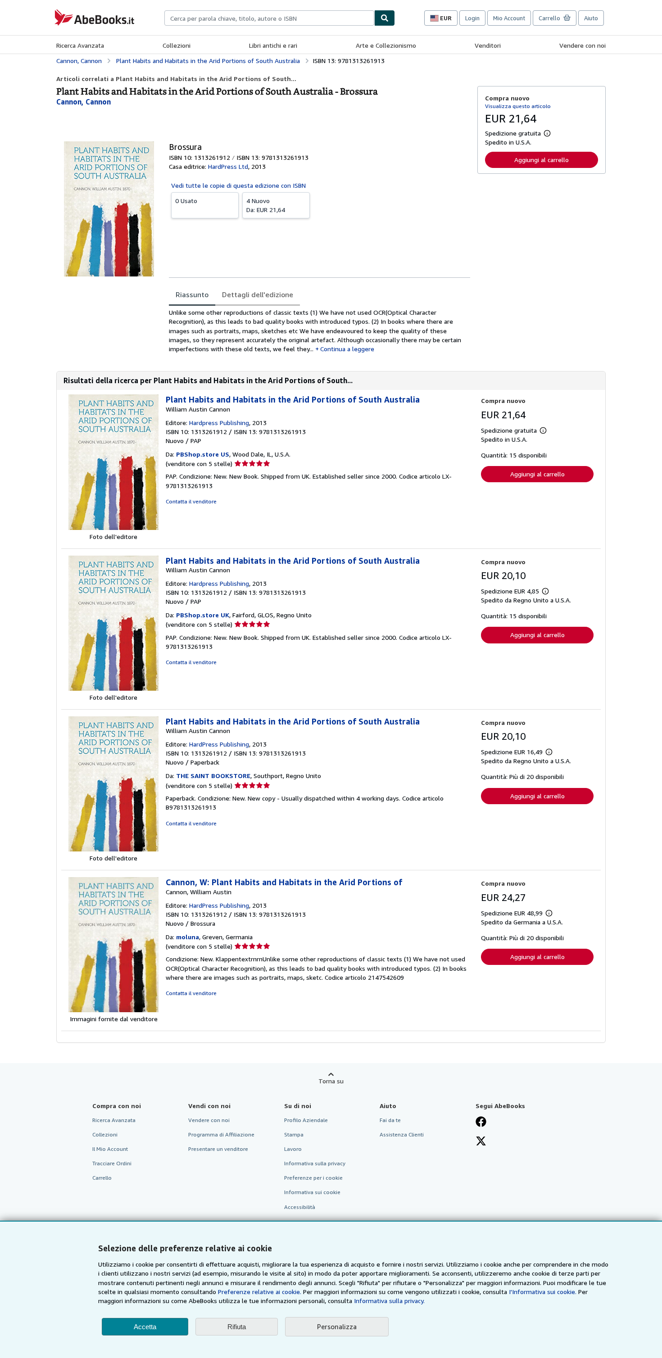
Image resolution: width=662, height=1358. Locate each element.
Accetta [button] (145, 1327)
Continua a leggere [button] (347, 349)
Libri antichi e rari (273, 45)
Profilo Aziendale (306, 1120)
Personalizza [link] (337, 1326)
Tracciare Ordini (111, 1163)
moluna (187, 937)
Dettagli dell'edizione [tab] (257, 294)
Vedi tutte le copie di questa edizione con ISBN (238, 185)
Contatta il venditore (191, 501)
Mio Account (509, 18)
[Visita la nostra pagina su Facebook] (481, 1122)
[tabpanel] (319, 330)
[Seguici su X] (481, 1141)
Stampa (294, 1134)
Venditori (488, 45)
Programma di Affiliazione (221, 1134)
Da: (265, 205)
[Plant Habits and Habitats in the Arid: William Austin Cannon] (113, 527)
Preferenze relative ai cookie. (259, 1291)
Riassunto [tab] (192, 294)
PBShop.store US (202, 454)
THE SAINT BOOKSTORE (213, 775)
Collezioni (176, 45)
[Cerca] (384, 18)
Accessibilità (299, 1207)
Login (472, 18)
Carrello (102, 1177)
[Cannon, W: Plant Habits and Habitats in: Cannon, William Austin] (113, 1010)
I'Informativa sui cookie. (542, 1291)
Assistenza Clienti (402, 1134)
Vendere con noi (582, 45)
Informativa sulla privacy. (389, 1300)
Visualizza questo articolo (518, 106)
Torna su (331, 1081)
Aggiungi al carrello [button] (541, 159)
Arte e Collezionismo (386, 45)
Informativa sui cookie (312, 1192)
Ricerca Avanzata (80, 45)
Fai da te (390, 1120)
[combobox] (269, 18)
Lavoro (293, 1148)
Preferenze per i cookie (313, 1177)
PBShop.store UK (202, 615)
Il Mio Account (110, 1148)
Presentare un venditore (218, 1148)
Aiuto (591, 18)
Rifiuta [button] (236, 1327)
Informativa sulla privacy (314, 1163)
